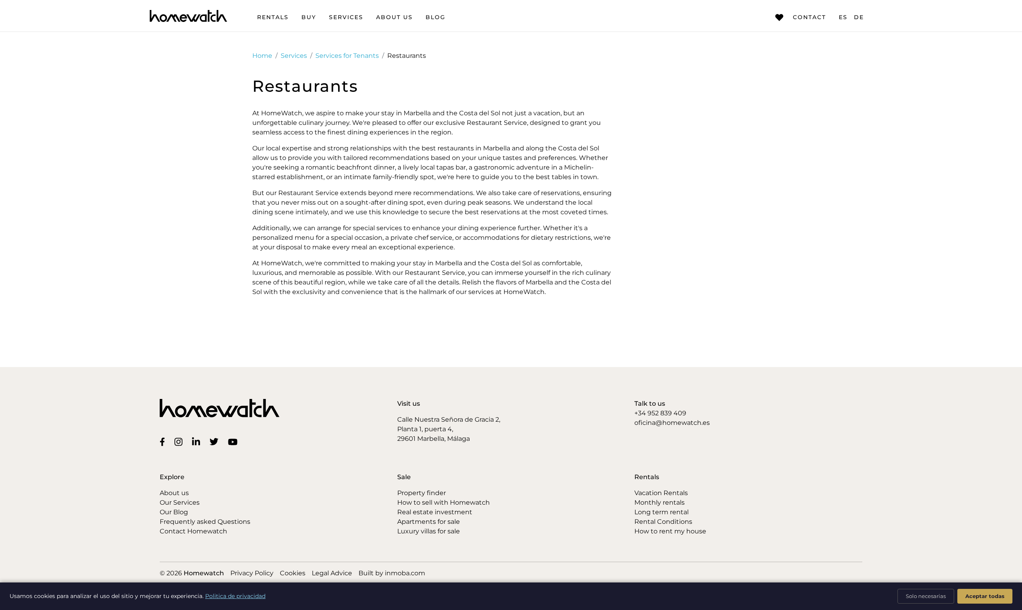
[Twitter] (216, 441)
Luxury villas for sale (428, 531)
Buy (308, 17)
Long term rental (661, 512)
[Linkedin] (197, 441)
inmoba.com (405, 573)
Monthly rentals (659, 502)
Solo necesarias (926, 596)
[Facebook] (164, 441)
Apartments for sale (428, 521)
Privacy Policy (251, 573)
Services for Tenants (347, 55)
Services (346, 17)
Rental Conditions (663, 521)
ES (843, 17)
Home (262, 55)
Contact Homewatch (193, 531)
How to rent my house (670, 531)
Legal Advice (332, 573)
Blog (436, 17)
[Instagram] (180, 441)
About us (394, 17)
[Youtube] (234, 441)
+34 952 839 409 (660, 413)
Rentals (273, 17)
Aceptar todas (984, 596)
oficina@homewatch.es (672, 422)
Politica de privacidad (235, 596)
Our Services (180, 502)
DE (859, 17)
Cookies (292, 573)
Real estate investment (434, 512)
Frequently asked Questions (205, 521)
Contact (809, 17)
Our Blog (174, 512)
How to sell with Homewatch (443, 502)
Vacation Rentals (661, 493)
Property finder (421, 493)
